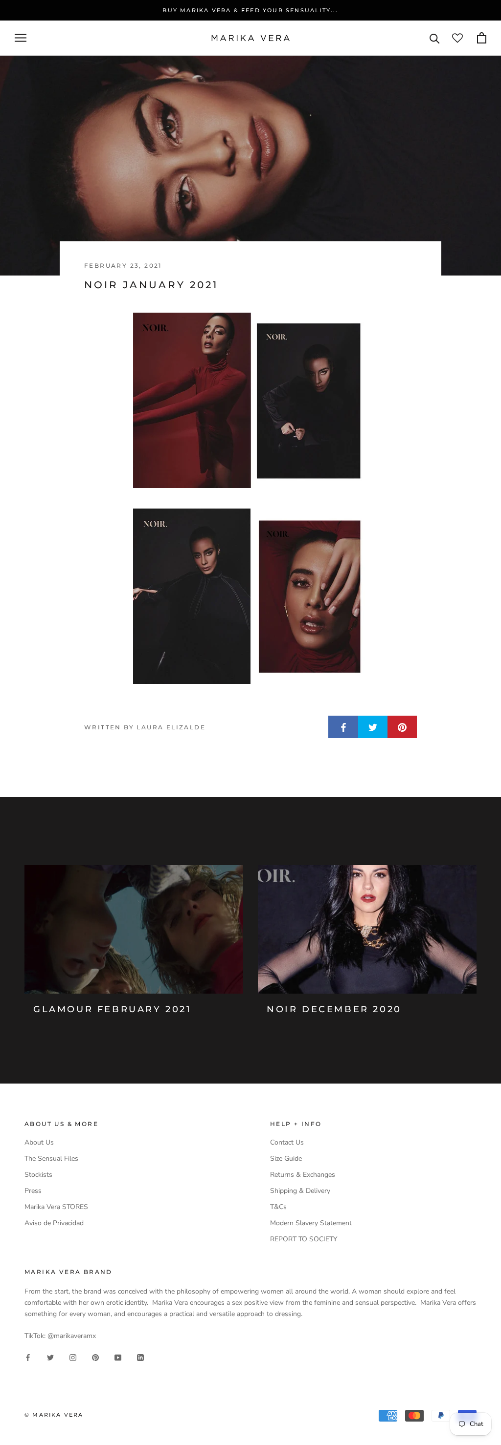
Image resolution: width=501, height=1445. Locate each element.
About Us (39, 1142)
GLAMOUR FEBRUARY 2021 (112, 1009)
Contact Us (287, 1142)
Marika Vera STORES (56, 1206)
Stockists (38, 1174)
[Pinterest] (95, 1357)
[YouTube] (117, 1357)
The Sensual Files (51, 1158)
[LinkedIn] (140, 1357)
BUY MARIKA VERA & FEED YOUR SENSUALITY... (250, 10)
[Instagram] (72, 1357)
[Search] (435, 38)
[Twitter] (50, 1357)
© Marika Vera (54, 1414)
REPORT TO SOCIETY (303, 1239)
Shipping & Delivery (300, 1190)
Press (33, 1190)
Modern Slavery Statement (311, 1223)
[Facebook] (27, 1357)
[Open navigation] (20, 38)
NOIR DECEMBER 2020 (334, 1009)
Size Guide (286, 1158)
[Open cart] (481, 37)
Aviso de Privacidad (54, 1223)
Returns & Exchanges (302, 1174)
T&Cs (278, 1206)
